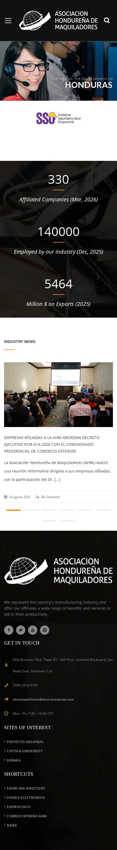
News (12, 833)
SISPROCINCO (18, 814)
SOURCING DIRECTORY (26, 796)
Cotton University (24, 759)
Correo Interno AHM (27, 824)
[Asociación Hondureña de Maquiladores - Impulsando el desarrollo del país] (58, 20)
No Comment (50, 497)
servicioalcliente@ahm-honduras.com (43, 707)
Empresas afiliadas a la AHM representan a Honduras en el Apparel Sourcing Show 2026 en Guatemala (53, 444)
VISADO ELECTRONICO (26, 805)
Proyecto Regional (25, 749)
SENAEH (13, 768)
